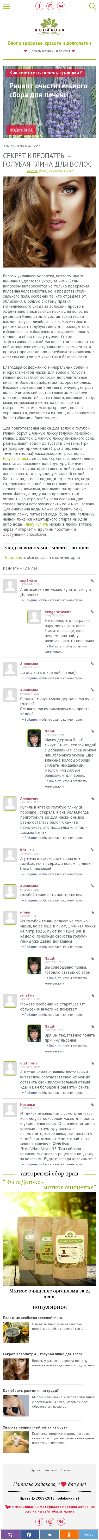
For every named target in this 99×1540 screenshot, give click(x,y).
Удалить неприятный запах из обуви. (35, 1427)
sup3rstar (28, 580)
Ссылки (66, 1470)
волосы (80, 547)
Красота (32, 171)
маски (59, 547)
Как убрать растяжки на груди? (31, 1390)
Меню (7, 6)
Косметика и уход (28, 146)
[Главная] (49, 27)
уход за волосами (26, 547)
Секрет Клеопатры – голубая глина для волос (42, 1353)
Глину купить (36, 524)
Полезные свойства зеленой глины (33, 1317)
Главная (8, 146)
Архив (35, 1470)
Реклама (50, 1470)
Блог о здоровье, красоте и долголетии (49, 43)
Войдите (13, 557)
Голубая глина (15, 458)
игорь (25, 912)
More (87, 1534)
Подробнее (21, 130)
